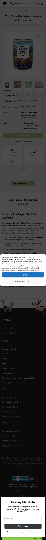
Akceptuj (23, 275)
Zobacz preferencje (23, 281)
